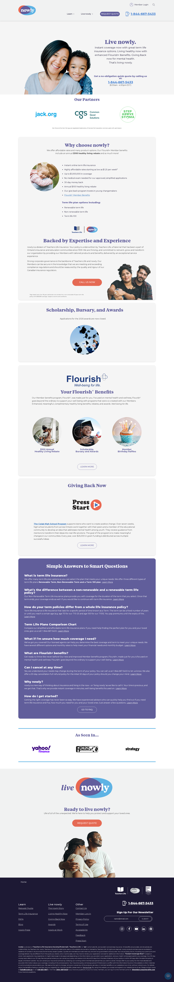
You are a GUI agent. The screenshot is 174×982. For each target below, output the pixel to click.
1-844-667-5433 (120, 82)
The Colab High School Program (50, 524)
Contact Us (81, 908)
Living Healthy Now (57, 914)
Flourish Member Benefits (77, 195)
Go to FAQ (87, 710)
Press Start (81, 941)
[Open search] (154, 4)
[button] (122, 928)
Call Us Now (87, 282)
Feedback (80, 935)
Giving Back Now (56, 919)
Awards (51, 924)
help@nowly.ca (26, 970)
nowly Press (24, 930)
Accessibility (82, 930)
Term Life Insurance (28, 914)
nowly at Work (55, 930)
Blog (20, 924)
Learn (69, 14)
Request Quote (110, 14)
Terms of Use (82, 924)
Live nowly (86, 14)
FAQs (20, 919)
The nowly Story (56, 908)
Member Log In (83, 914)
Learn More (87, 467)
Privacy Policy (82, 919)
